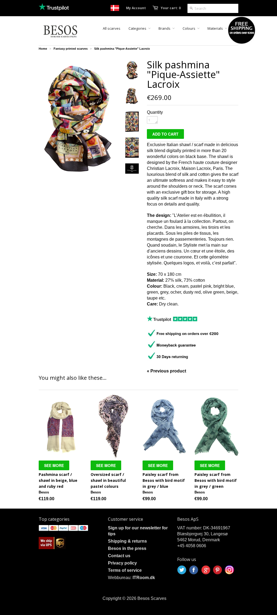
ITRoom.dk (144, 577)
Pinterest (217, 569)
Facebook (193, 569)
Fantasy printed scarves (71, 48)
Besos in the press (127, 548)
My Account (136, 8)
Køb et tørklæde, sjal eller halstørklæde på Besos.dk (114, 8)
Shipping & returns (127, 541)
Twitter (181, 569)
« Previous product (166, 371)
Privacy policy (122, 563)
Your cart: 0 (171, 8)
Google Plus (205, 569)
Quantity (155, 112)
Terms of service (125, 570)
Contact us (119, 555)
